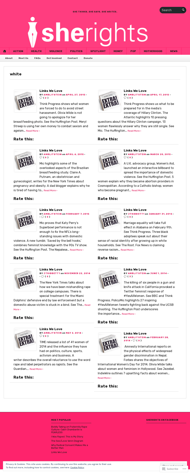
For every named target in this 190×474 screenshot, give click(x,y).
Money (118, 51)
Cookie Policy (77, 467)
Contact (73, 58)
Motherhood (153, 51)
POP (133, 51)
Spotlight (98, 51)
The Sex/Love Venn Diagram (67, 440)
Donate (88, 58)
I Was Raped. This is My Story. (67, 436)
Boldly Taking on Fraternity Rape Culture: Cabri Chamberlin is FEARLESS (69, 429)
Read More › (33, 130)
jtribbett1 (136, 214)
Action (18, 51)
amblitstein (53, 94)
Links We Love (51, 91)
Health (36, 51)
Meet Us (23, 58)
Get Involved (54, 58)
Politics (76, 51)
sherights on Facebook (162, 420)
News (174, 51)
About (9, 58)
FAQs (37, 58)
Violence (55, 51)
